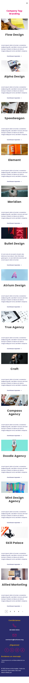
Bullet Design (14, 244)
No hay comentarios (18, 39)
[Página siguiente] (22, 611)
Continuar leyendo (13, 56)
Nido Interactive (17, 672)
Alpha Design (14, 76)
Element (14, 160)
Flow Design (14, 35)
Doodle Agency (14, 456)
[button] (27, 3)
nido (11, 39)
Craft (15, 369)
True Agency (14, 327)
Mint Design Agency (14, 499)
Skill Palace (14, 543)
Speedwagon (15, 118)
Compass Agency (14, 412)
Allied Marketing (14, 585)
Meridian (14, 202)
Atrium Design (14, 285)
